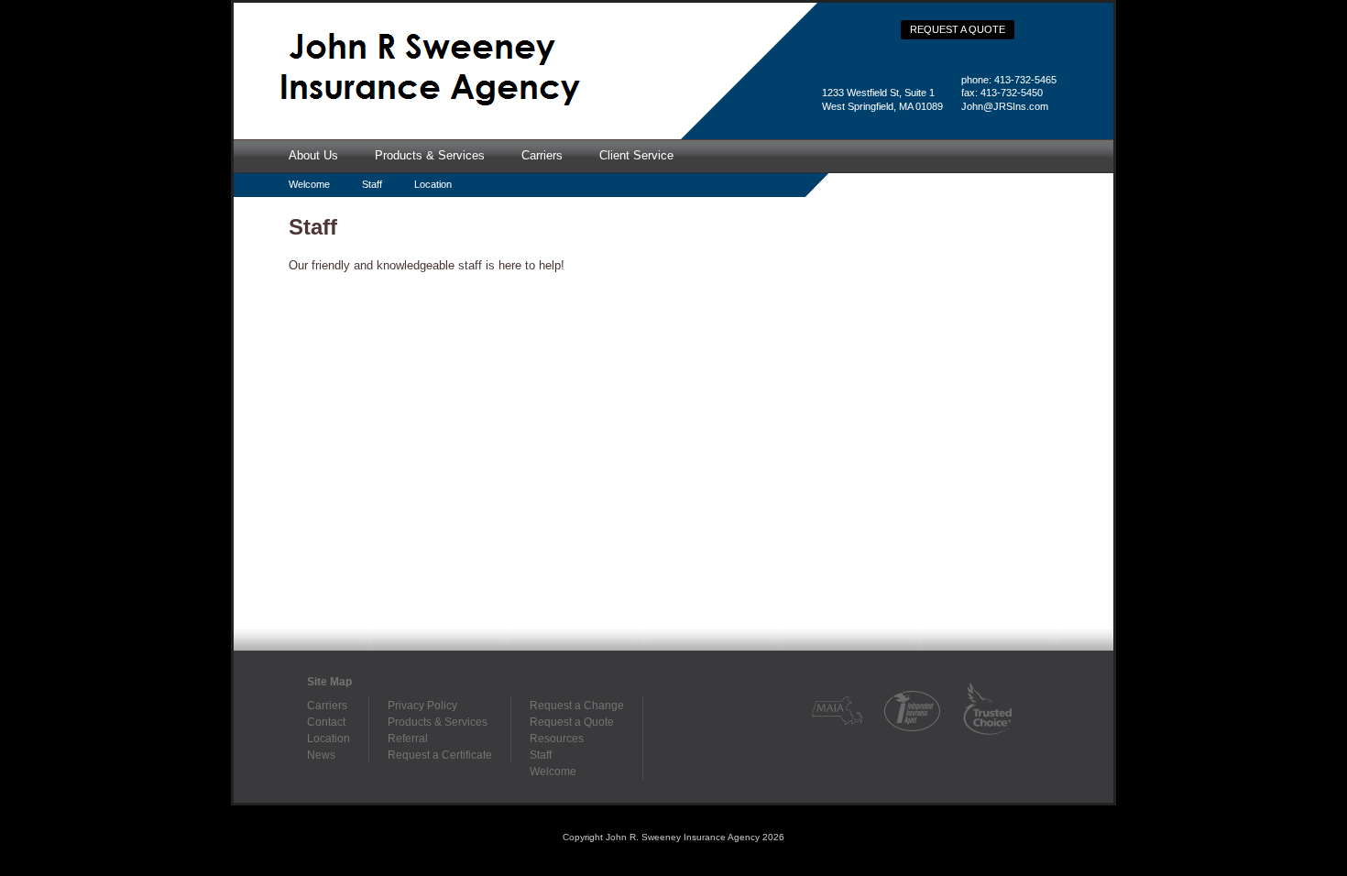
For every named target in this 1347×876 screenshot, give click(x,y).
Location (433, 184)
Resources (557, 738)
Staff (372, 184)
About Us (313, 155)
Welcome (309, 184)
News (321, 755)
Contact (326, 722)
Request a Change (577, 705)
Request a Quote (957, 29)
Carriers (542, 155)
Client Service (636, 155)
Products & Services (430, 155)
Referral (408, 738)
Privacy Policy (422, 705)
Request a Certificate (440, 755)
